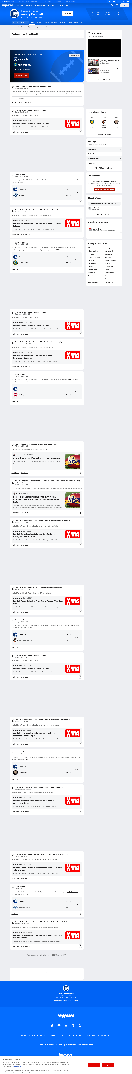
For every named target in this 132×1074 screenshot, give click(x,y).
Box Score (15, 202)
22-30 (27, 759)
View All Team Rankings (103, 168)
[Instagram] (119, 1)
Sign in (125, 5)
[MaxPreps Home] (7, 5)
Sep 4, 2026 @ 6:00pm (22, 69)
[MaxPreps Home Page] (12, 26)
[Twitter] (123, 1)
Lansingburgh (109, 248)
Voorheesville (109, 282)
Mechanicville (109, 251)
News (76, 22)
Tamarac (107, 276)
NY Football (25, 27)
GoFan (61, 1045)
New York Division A (94, 158)
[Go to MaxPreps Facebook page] (79, 1025)
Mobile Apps (33, 1035)
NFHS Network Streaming (36, 1)
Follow (69, 13)
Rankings (62, 22)
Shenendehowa (109, 273)
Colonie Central (93, 270)
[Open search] (112, 5)
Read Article (15, 132)
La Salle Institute (72, 892)
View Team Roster (103, 215)
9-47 (21, 182)
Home (32, 22)
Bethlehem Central (74, 625)
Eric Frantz (19, 455)
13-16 (58, 250)
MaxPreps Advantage (85, 1045)
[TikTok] (109, 1)
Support (106, 1035)
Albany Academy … (94, 251)
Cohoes (90, 266)
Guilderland (91, 276)
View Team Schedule (103, 134)
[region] (66, 1065)
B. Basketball (40, 5)
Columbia (28, 102)
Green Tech (91, 273)
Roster (47, 22)
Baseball (29, 5)
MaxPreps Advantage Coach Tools (61, 1)
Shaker (107, 270)
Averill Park (91, 254)
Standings (54, 22)
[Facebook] (128, 1)
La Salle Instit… (93, 282)
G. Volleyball (64, 5)
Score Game (22, 75)
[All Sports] (73, 5)
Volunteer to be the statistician (104, 190)
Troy (106, 279)
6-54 (26, 382)
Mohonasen (108, 254)
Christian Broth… (93, 263)
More (81, 22)
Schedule (39, 22)
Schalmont (108, 263)
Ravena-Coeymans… (111, 260)
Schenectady (109, 266)
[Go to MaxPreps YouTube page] (59, 1025)
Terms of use (65, 1035)
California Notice (78, 1035)
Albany (71, 180)
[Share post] (80, 102)
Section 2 (91, 154)
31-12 (27, 894)
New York (91, 149)
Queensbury (35, 250)
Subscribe (43, 1035)
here (115, 204)
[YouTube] (114, 1)
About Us (23, 1035)
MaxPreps (6, 1)
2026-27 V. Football (19, 22)
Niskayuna (71, 379)
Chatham (91, 260)
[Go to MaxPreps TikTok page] (52, 1025)
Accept (94, 1065)
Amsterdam (73, 757)
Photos (70, 22)
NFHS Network (70, 1045)
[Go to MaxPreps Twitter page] (73, 1025)
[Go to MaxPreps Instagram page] (66, 1025)
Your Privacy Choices (94, 1035)
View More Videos (103, 79)
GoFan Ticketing (17, 1)
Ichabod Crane (92, 279)
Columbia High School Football (39, 27)
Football (20, 5)
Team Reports (17, 121)
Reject (108, 1065)
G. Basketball (52, 5)
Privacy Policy (54, 1035)
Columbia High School (66, 993)
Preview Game (74, 55)
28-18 (30, 627)
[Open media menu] (117, 5)
